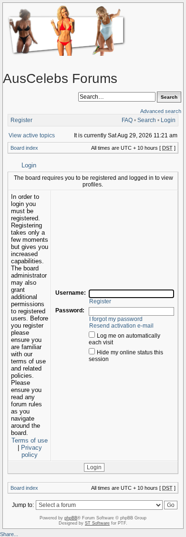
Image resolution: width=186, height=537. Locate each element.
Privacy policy (31, 451)
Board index (24, 148)
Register (21, 120)
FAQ (127, 120)
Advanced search (160, 111)
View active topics (32, 135)
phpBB (70, 518)
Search (146, 120)
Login (168, 120)
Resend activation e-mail (121, 325)
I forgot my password (116, 319)
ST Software (97, 523)
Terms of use (29, 440)
